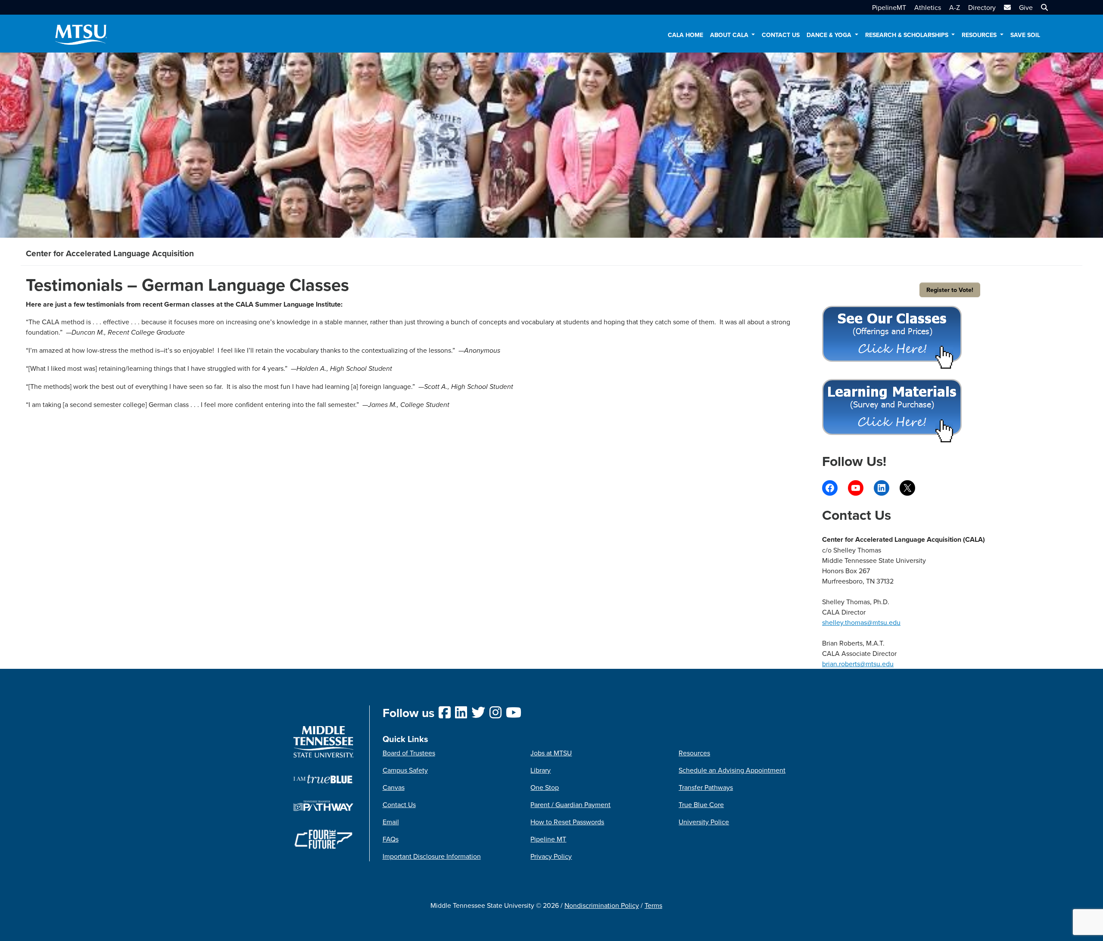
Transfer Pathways (706, 787)
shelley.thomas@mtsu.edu (861, 622)
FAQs (391, 839)
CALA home (685, 35)
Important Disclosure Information (432, 856)
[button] (1043, 7)
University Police (704, 821)
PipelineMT (889, 7)
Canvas (394, 787)
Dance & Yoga (830, 35)
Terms (653, 905)
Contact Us (781, 35)
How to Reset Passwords (567, 821)
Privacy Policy (551, 856)
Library (540, 770)
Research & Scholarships (907, 35)
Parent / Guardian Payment (570, 804)
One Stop (544, 787)
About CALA (730, 35)
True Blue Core (701, 804)
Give (1026, 7)
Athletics (927, 7)
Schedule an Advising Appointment (732, 770)
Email (391, 821)
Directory (982, 7)
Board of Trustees (409, 753)
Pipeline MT (548, 839)
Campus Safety (405, 770)
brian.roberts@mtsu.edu (858, 663)
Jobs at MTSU (551, 753)
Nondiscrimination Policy (601, 905)
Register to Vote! (949, 289)
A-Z (954, 7)
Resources (980, 35)
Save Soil (1025, 35)
